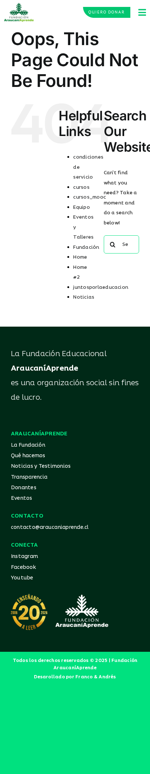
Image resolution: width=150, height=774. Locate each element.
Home (80, 257)
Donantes (23, 487)
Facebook (23, 567)
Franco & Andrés (95, 677)
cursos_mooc (89, 197)
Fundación (86, 247)
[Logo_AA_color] (19, 5)
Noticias (83, 297)
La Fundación (28, 445)
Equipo (81, 207)
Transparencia (29, 477)
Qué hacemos (28, 455)
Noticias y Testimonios (41, 466)
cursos (81, 187)
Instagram (24, 556)
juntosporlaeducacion (100, 287)
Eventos (21, 498)
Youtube (22, 578)
